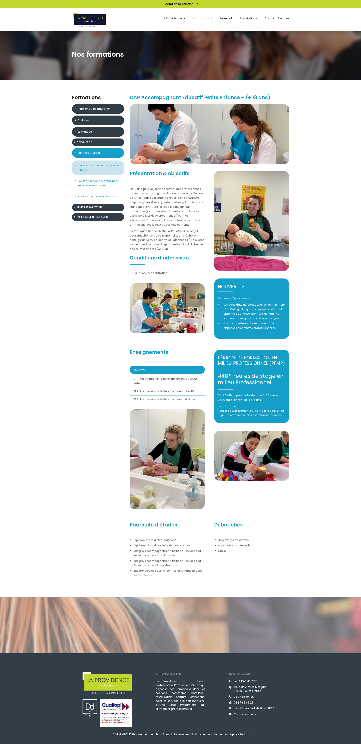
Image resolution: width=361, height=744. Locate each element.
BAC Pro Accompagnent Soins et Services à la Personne (98, 183)
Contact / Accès (277, 18)
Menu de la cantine (179, 4)
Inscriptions (248, 18)
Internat (226, 18)
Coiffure (83, 120)
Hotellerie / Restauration (94, 109)
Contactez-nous (245, 714)
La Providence (172, 18)
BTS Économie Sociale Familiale (98, 196)
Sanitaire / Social (89, 153)
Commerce (84, 142)
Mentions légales (149, 734)
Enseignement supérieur (93, 217)
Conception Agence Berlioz (231, 734)
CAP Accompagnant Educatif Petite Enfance (99, 168)
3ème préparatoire (90, 207)
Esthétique (85, 132)
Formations (201, 18)
